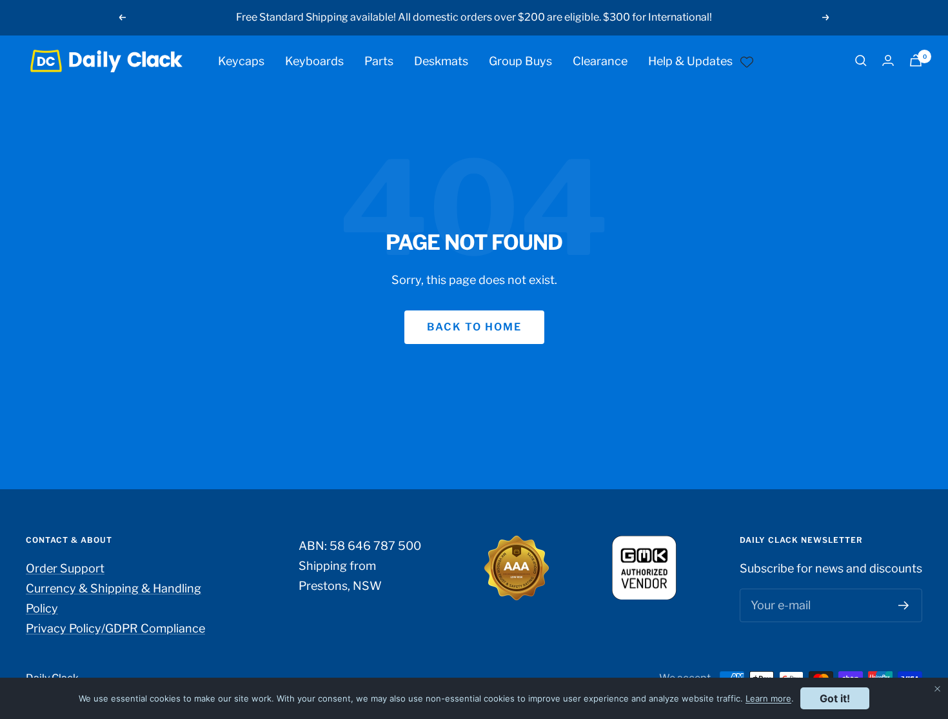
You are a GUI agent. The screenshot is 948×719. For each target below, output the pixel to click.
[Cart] (915, 60)
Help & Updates (690, 60)
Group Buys (520, 60)
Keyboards (314, 60)
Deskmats (441, 60)
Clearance (600, 60)
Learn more (768, 698)
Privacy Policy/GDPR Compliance (115, 628)
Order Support (65, 568)
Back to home (474, 327)
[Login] (888, 60)
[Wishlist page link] (746, 60)
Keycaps (241, 60)
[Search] (861, 60)
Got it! (835, 698)
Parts (378, 60)
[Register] (903, 605)
